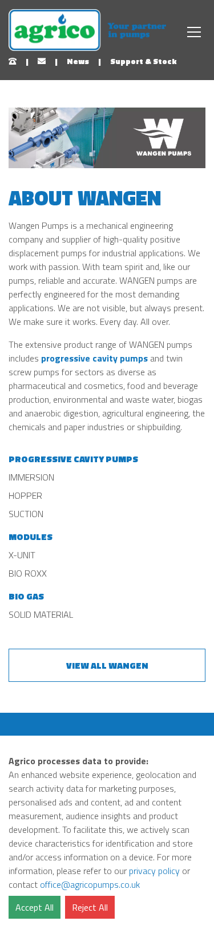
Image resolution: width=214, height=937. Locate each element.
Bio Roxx (28, 573)
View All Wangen (107, 665)
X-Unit (22, 555)
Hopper (25, 495)
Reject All (90, 907)
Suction (26, 514)
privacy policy (154, 871)
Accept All (34, 907)
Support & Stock (143, 61)
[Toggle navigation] (194, 32)
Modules (31, 536)
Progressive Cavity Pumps (73, 459)
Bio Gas (26, 596)
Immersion (31, 477)
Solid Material (41, 614)
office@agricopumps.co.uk (90, 884)
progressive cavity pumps (94, 358)
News (78, 61)
